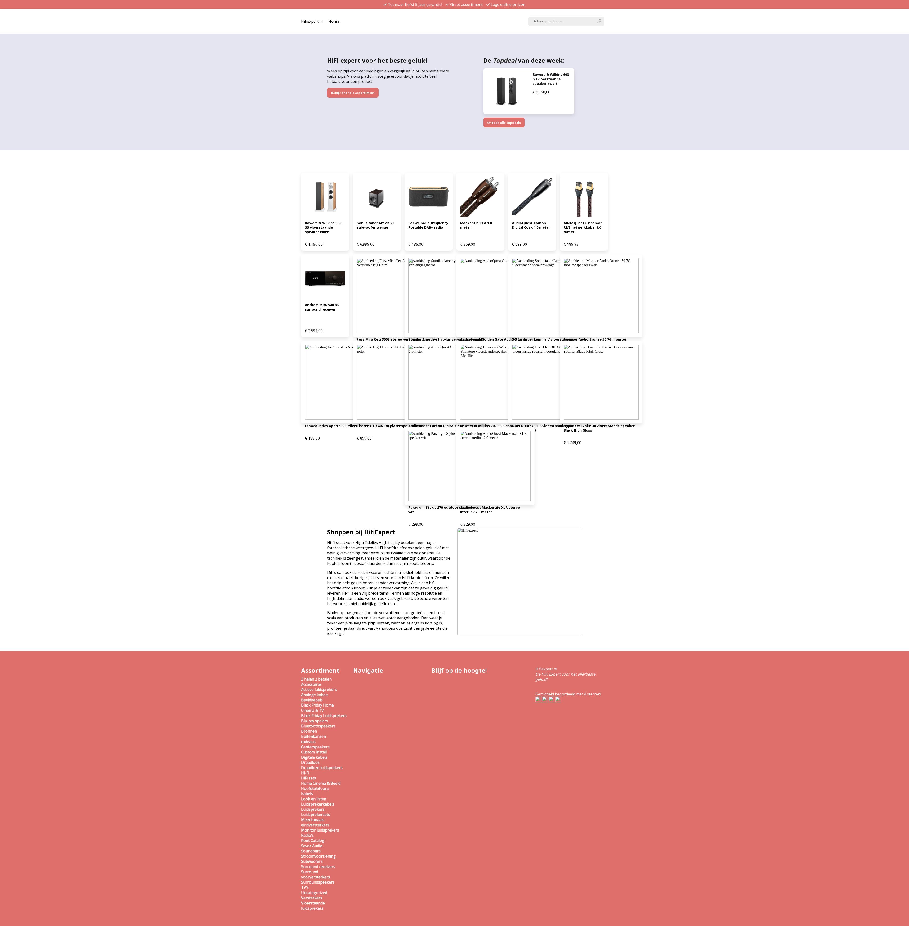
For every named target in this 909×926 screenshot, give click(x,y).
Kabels (307, 793)
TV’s (305, 887)
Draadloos (310, 762)
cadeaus (308, 741)
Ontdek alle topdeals (504, 122)
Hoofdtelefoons (315, 788)
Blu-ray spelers (314, 720)
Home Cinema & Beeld (320, 783)
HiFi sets (308, 778)
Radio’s (307, 835)
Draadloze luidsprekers (322, 767)
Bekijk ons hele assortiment (353, 93)
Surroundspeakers (317, 882)
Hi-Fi (305, 772)
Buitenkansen (313, 736)
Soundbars (311, 851)
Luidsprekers (313, 809)
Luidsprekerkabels (317, 804)
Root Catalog (312, 840)
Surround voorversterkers (315, 874)
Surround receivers (318, 866)
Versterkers (311, 897)
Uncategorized (314, 892)
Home (334, 21)
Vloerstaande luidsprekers (313, 905)
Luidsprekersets (315, 814)
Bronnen (309, 731)
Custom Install (314, 752)
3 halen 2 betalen (316, 679)
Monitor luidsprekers (320, 830)
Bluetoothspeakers (318, 726)
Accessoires (311, 684)
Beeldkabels (312, 700)
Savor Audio (311, 845)
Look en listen (313, 798)
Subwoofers (312, 861)
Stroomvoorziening (318, 856)
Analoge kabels (314, 694)
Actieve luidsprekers (319, 689)
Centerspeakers (315, 746)
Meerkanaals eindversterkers (315, 822)
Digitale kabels (314, 757)
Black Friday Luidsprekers (324, 715)
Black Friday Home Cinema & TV (317, 708)
